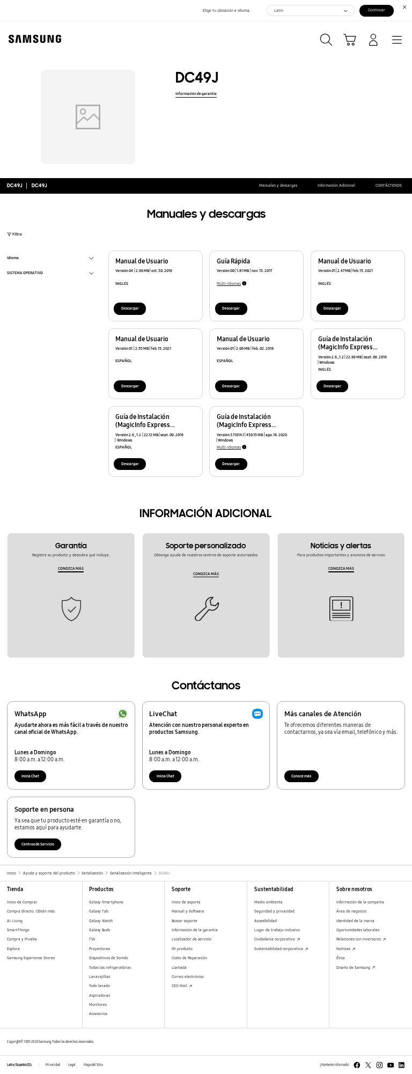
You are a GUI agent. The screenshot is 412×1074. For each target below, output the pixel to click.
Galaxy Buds (99, 930)
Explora (13, 948)
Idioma (13, 258)
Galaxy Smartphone (106, 902)
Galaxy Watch (101, 920)
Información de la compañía (360, 902)
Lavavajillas (99, 976)
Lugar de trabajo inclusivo (277, 930)
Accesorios (98, 1013)
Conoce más (301, 776)
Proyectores (99, 948)
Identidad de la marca (355, 920)
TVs (92, 939)
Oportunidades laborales (357, 930)
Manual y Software (188, 911)
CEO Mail (180, 985)
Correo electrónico (188, 976)
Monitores (98, 1004)
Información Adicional (336, 185)
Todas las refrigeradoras (110, 967)
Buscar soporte (184, 920)
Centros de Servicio (37, 844)
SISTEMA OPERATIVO (25, 273)
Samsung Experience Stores (31, 957)
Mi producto (182, 948)
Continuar (376, 10)
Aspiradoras (99, 995)
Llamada (179, 967)
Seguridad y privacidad (274, 911)
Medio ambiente (268, 902)
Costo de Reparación (189, 957)
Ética (340, 957)
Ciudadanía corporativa (275, 939)
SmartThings (18, 930)
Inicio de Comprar (22, 902)
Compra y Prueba (22, 939)
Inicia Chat (30, 776)
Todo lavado (99, 985)
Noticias (343, 948)
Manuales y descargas (278, 185)
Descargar (130, 308)
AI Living (15, 920)
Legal (72, 1065)
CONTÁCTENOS (389, 185)
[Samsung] (32, 38)
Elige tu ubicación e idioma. (227, 10)
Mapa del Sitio (93, 1065)
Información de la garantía (195, 930)
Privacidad (53, 1065)
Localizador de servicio (191, 939)
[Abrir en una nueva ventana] (357, 1065)
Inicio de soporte (186, 902)
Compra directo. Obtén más (31, 911)
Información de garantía (196, 93)
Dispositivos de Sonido (108, 957)
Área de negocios (351, 911)
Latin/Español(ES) (19, 1065)
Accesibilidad (265, 920)
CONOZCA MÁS (71, 568)
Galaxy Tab (98, 911)
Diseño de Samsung (353, 967)
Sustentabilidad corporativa (279, 948)
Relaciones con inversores (359, 939)
